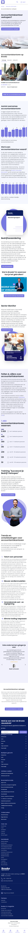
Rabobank (22, 397)
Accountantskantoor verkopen (10, 29)
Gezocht (9, 60)
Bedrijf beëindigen (5, 854)
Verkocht (15, 60)
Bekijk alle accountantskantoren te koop (14, 94)
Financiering (4, 850)
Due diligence (4, 859)
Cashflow (3, 861)
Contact (3, 831)
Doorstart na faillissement (6, 852)
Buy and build (4, 864)
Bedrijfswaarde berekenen (6, 845)
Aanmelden (23, 732)
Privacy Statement (14, 926)
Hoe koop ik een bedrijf (6, 912)
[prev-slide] (2, 664)
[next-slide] (25, 664)
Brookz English (4, 835)
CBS (3, 415)
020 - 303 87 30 (7, 878)
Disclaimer (14, 924)
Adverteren (3, 829)
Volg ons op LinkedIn (8, 893)
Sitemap (3, 833)
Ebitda (2, 857)
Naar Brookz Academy (8, 494)
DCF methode (4, 863)
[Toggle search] (17, 2)
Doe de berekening (7, 266)
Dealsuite (3, 900)
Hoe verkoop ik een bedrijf (6, 913)
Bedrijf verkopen (4, 841)
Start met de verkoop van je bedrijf (14, 295)
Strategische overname (6, 848)
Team (2, 827)
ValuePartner (4, 902)
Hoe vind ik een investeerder (7, 915)
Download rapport (7, 330)
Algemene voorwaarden (14, 923)
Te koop (4, 60)
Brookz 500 (3, 908)
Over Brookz (3, 826)
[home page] (3, 2)
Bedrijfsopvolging (5, 855)
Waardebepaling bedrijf (6, 846)
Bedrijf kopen (4, 843)
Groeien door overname (6, 910)
